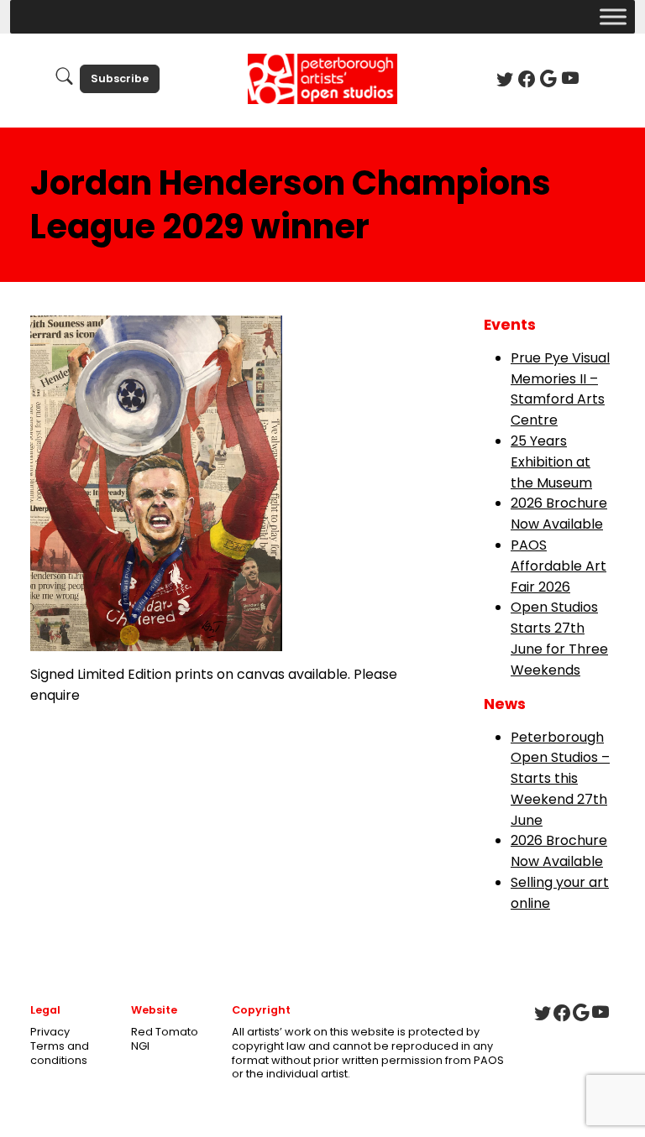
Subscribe (120, 78)
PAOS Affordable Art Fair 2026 (558, 566)
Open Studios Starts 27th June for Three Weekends (559, 638)
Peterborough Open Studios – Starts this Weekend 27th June (560, 779)
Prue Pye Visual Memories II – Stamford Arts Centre (560, 389)
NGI (140, 1046)
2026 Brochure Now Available (559, 513)
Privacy (50, 1032)
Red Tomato (164, 1032)
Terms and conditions (59, 1053)
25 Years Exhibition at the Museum (551, 462)
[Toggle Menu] (613, 16)
